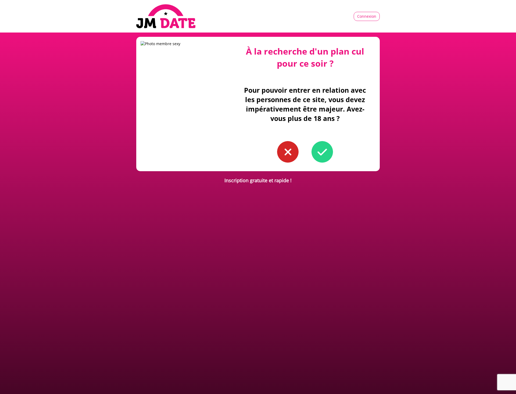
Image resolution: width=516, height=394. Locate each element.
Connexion (366, 16)
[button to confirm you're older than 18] (322, 152)
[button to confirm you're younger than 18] (288, 152)
